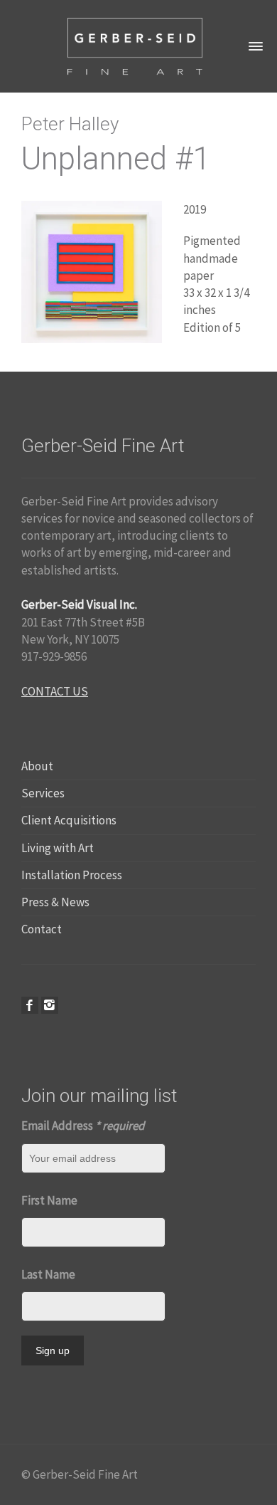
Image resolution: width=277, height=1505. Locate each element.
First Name (49, 1200)
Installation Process (71, 875)
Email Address (82, 1125)
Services (43, 793)
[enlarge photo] (91, 270)
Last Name (48, 1274)
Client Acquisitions (68, 820)
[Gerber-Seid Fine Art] (134, 45)
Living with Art (57, 848)
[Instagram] (49, 1005)
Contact (41, 929)
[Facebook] (29, 1005)
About (37, 766)
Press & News (55, 902)
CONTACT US (54, 691)
